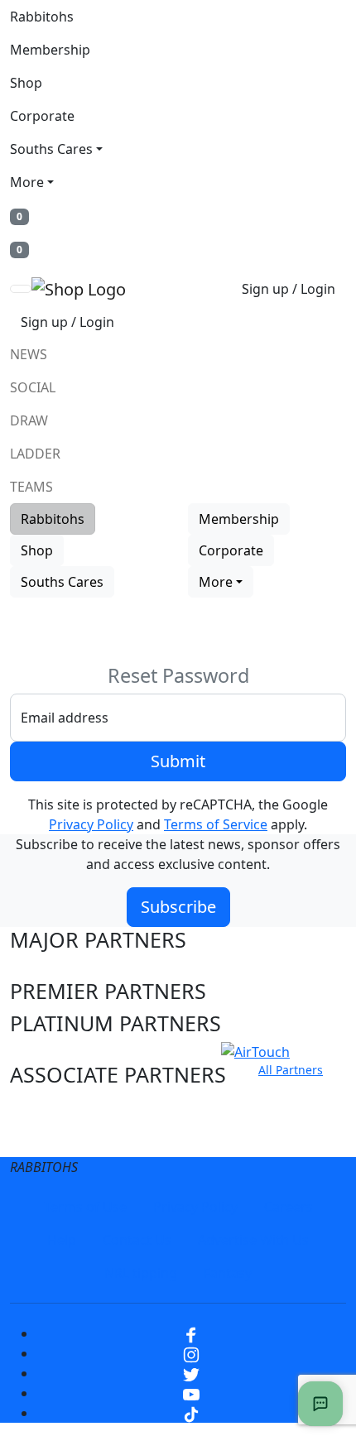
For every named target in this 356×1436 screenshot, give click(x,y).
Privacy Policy (91, 824)
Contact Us (137, 1240)
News (28, 354)
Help (61, 1240)
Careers (288, 1207)
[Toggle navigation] (20, 289)
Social (32, 387)
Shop (26, 83)
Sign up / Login (288, 289)
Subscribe (178, 907)
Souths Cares (51, 149)
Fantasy (228, 1273)
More (27, 182)
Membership (50, 50)
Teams (31, 487)
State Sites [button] (60, 1138)
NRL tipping (140, 1273)
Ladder (35, 453)
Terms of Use (85, 1207)
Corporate (42, 116)
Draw (29, 420)
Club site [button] (51, 1106)
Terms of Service (215, 824)
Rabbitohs (42, 16)
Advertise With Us (253, 1240)
